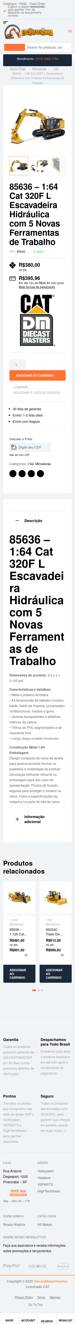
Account (28, 1320)
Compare (21, 387)
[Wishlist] (66, 1317)
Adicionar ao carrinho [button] (18, 974)
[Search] (65, 47)
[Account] (28, 1317)
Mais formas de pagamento (37, 286)
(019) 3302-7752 (47, 59)
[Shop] (9, 1317)
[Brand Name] (12, 1266)
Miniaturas (39, 68)
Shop (9, 1320)
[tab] (37, 520)
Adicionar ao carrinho (35, 375)
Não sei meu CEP (19, 454)
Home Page (18, 68)
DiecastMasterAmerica (50, 1281)
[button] (58, 105)
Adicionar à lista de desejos (37, 392)
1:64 (56, 68)
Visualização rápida (19, 897)
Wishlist (66, 1320)
